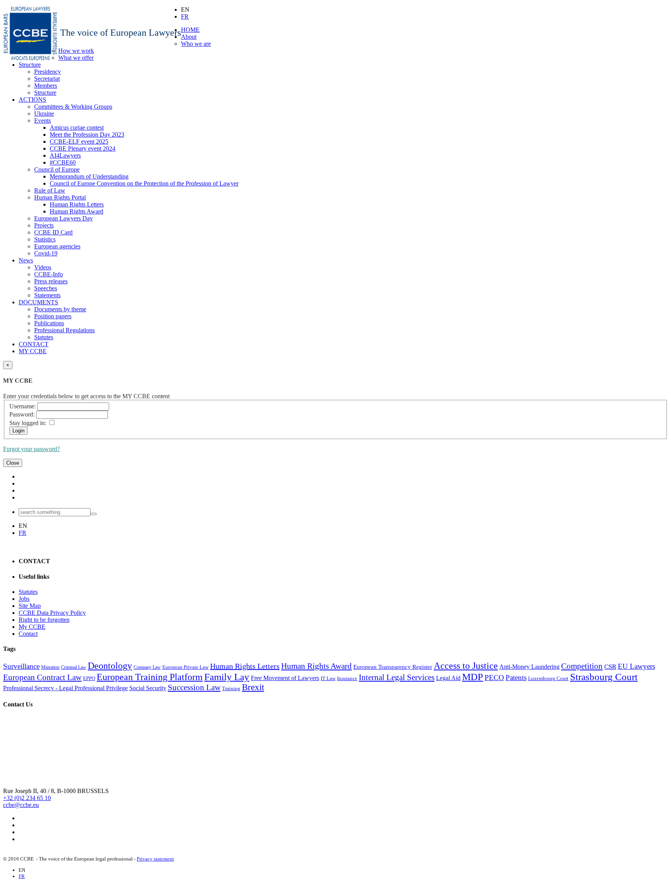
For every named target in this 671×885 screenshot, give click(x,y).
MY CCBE (33, 351)
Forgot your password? (31, 449)
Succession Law (194, 687)
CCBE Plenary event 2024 (82, 148)
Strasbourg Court (604, 676)
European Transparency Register (392, 667)
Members (45, 85)
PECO (494, 677)
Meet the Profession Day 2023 (87, 134)
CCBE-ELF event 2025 (79, 141)
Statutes (43, 337)
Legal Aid (448, 678)
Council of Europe (57, 169)
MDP (472, 676)
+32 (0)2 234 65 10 (27, 798)
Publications (49, 323)
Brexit (253, 687)
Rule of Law (49, 190)
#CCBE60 (63, 162)
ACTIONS (32, 99)
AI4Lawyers (65, 155)
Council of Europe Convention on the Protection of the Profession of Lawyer (144, 183)
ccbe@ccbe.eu (21, 805)
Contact (28, 633)
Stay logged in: (27, 423)
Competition (582, 666)
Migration (50, 667)
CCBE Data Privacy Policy (52, 612)
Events (42, 120)
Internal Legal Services (397, 677)
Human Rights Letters (77, 204)
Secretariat (47, 78)
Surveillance (21, 666)
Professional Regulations (64, 330)
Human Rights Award (76, 211)
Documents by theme (60, 309)
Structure (30, 64)
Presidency (47, 71)
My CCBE (32, 626)
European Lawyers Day (63, 218)
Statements (47, 295)
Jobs (24, 598)
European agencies (57, 246)
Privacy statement (155, 859)
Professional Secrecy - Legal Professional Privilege (65, 688)
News (26, 260)
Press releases (51, 281)
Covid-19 (45, 253)
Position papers (52, 316)
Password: (22, 414)
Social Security (147, 688)
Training (231, 688)
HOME (190, 29)
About (188, 36)
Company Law (147, 667)
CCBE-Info (48, 274)
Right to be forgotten (44, 619)
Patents (516, 677)
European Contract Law (42, 677)
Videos (42, 267)
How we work (76, 50)
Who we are (196, 43)
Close (12, 463)
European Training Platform (150, 677)
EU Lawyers (636, 666)
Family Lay (226, 676)
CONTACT (34, 344)
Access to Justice (466, 666)
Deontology (110, 666)
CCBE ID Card (53, 232)
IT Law (328, 678)
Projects (44, 225)
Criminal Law (73, 667)
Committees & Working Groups (73, 106)
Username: (22, 406)
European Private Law (185, 667)
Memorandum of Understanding (89, 176)
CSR (610, 666)
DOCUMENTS (38, 302)
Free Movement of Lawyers (285, 678)
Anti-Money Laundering (529, 666)
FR (185, 16)
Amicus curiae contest (77, 127)
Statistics (45, 239)
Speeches (45, 288)
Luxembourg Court (548, 678)
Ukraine (44, 113)
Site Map (30, 605)
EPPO (89, 678)
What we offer (76, 57)
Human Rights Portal (60, 197)
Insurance (347, 678)
